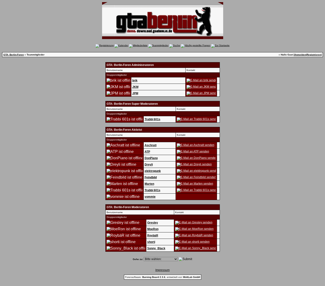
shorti (151, 242)
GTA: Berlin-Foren (13, 54)
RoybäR (152, 235)
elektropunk (153, 171)
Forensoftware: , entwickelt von (162, 277)
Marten (149, 184)
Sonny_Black (156, 248)
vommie (150, 196)
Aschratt (151, 145)
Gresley (152, 222)
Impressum (162, 270)
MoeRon (152, 229)
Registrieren (314, 54)
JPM (135, 93)
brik (135, 80)
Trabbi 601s (152, 119)
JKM (135, 87)
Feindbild (151, 177)
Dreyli (149, 164)
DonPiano (151, 158)
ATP (147, 151)
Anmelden (300, 54)
